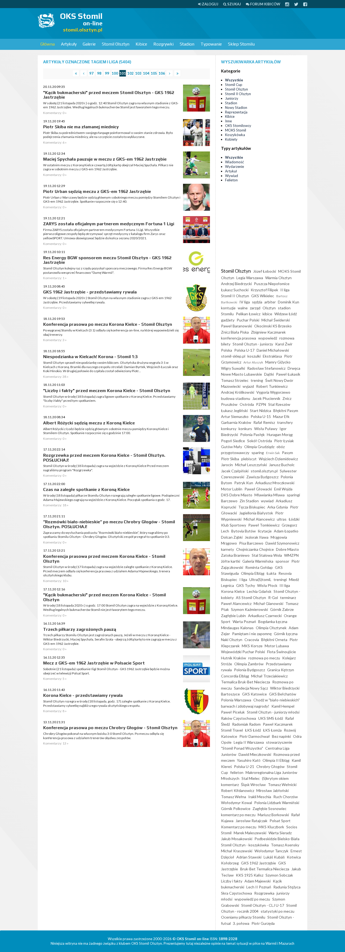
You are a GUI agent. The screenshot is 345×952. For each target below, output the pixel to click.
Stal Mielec (251, 778)
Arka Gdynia (277, 507)
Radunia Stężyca (287, 887)
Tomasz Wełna (233, 796)
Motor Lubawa (277, 645)
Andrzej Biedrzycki (236, 283)
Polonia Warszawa (236, 700)
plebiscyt (249, 458)
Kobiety (231, 139)
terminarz (288, 597)
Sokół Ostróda (259, 440)
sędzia (257, 302)
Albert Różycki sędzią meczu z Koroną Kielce (89, 422)
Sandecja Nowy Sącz (251, 688)
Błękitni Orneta (274, 639)
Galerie (89, 44)
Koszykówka (235, 135)
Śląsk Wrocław (253, 784)
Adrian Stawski (248, 857)
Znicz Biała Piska (235, 332)
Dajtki (269, 374)
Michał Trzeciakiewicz (269, 676)
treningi (280, 579)
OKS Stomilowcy (238, 125)
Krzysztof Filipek (264, 290)
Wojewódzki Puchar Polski (243, 651)
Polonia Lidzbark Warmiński (276, 802)
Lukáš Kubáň (274, 857)
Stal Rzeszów (279, 404)
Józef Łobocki (264, 271)
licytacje (265, 531)
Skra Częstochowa (236, 893)
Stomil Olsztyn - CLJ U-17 (262, 905)
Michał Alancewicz (259, 519)
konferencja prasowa (238, 338)
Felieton (231, 180)
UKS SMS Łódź (270, 718)
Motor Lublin (231, 489)
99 (107, 73)
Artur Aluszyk (253, 362)
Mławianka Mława (269, 495)
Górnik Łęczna (286, 633)
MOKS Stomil (235, 130)
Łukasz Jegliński (234, 410)
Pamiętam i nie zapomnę (252, 633)
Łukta (271, 573)
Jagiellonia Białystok (256, 513)
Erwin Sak (273, 453)
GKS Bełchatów (282, 694)
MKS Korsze (252, 645)
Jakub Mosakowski (236, 838)
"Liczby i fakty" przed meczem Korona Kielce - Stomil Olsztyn (106, 390)
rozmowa (286, 338)
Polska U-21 (244, 766)
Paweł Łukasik (288, 374)
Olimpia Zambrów (249, 664)
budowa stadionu (235, 398)
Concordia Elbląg (235, 676)
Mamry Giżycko (278, 362)
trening (257, 380)
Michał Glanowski (268, 603)
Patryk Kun (243, 482)
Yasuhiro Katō (248, 760)
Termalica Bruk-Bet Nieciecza (245, 682)
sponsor (282, 561)
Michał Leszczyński (251, 464)
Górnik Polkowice (235, 808)
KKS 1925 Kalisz (249, 875)
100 (115, 73)
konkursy (228, 428)
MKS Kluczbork (271, 827)
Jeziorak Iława (256, 537)
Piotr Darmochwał (254, 736)
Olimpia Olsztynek (271, 627)
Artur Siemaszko (235, 416)
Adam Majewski (257, 881)
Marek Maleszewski (250, 832)
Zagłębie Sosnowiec (270, 808)
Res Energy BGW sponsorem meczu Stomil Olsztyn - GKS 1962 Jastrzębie (107, 260)
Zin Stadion (249, 500)
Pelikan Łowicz (248, 313)
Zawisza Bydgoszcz (262, 477)
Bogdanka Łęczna (272, 621)
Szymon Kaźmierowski (249, 609)
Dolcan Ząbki (232, 537)
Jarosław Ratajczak (251, 820)
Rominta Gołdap (259, 567)
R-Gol (273, 597)
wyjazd (248, 386)
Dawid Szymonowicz (282, 543)
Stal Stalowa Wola (267, 555)
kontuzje (228, 308)
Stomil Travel (232, 730)
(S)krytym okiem (275, 778)
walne (243, 308)
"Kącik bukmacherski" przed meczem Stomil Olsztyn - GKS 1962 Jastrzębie (108, 95)
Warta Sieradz (280, 832)
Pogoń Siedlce (233, 440)
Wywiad (231, 176)
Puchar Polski (248, 320)
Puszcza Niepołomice (271, 283)
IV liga (244, 302)
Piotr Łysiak (284, 440)
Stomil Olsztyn (115, 44)
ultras (282, 519)
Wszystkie (234, 80)
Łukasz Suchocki (235, 290)
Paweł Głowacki (258, 489)
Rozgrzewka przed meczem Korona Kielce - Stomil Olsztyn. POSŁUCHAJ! (104, 458)
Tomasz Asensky (285, 845)
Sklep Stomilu (241, 44)
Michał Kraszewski (236, 851)
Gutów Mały (231, 446)
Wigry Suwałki (233, 368)
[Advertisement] (209, 23)
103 (138, 73)
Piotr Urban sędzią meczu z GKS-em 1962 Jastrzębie (97, 191)
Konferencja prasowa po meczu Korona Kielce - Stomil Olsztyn (107, 324)
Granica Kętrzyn (280, 669)
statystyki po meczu (277, 911)
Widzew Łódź (285, 313)
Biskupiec (229, 579)
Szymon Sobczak (279, 875)
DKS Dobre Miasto (236, 495)
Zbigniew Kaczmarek (268, 332)
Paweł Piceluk (233, 712)
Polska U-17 (244, 350)
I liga (243, 579)
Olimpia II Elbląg (276, 760)
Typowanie (211, 44)
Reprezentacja (236, 112)
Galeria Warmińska (257, 561)
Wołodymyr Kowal (236, 802)
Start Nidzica (260, 410)
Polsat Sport (280, 820)
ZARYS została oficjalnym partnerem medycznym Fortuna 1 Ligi (108, 223)
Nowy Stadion (236, 107)
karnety (227, 549)
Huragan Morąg (280, 434)
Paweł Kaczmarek (278, 724)
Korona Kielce (233, 591)
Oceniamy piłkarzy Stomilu (243, 917)
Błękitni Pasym (285, 410)
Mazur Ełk (281, 416)
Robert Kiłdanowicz (237, 790)
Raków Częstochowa (238, 718)
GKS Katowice (254, 694)
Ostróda (247, 404)
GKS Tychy (245, 585)
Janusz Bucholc (282, 464)
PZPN (261, 404)
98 (99, 73)
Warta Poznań (244, 621)
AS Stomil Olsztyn (251, 597)
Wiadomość (234, 162)
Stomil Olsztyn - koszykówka (245, 845)
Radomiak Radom (246, 724)
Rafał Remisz (264, 422)
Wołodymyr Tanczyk (271, 851)
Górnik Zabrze (282, 609)
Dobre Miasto (287, 549)
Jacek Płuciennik (266, 398)
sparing (257, 452)
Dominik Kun (288, 302)
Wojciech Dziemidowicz (278, 458)
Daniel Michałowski (273, 350)
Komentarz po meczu (238, 827)
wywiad (267, 500)
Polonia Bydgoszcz (249, 669)
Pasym (287, 452)
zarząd (255, 308)
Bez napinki (281, 736)
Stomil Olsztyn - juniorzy (253, 344)
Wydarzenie (234, 166)
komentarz (230, 784)
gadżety (227, 320)
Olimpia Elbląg (252, 573)
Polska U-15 (261, 416)
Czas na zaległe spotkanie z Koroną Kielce (86, 489)
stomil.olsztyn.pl (264, 471)
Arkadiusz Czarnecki (265, 615)
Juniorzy (231, 98)
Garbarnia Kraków (236, 422)
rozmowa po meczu (264, 658)
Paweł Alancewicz (236, 603)
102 (130, 73)
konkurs (245, 428)
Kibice (141, 44)
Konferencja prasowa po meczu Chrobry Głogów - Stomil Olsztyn (110, 727)
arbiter (270, 302)
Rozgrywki (163, 44)
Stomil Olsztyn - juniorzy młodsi (273, 712)
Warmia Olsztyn (278, 277)
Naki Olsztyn (231, 639)
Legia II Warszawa (249, 742)
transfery (285, 422)
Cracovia (251, 639)
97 (91, 73)
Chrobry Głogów (270, 766)
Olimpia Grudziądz (259, 446)
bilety (225, 344)
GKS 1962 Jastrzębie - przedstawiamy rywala (90, 292)
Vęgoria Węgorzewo (273, 392)
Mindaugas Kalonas (237, 627)
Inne (228, 121)
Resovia (285, 573)
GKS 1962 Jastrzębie (258, 863)
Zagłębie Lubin (233, 615)
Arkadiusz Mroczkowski (274, 482)
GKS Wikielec (262, 295)
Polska (226, 350)
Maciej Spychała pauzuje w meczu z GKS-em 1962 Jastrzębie (105, 159)
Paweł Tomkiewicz (264, 525)
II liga (284, 290)
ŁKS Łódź (253, 730)
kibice (267, 313)
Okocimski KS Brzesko (273, 326)
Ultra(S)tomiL (260, 579)
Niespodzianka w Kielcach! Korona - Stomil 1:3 (90, 356)
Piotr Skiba (230, 458)
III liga (285, 585)
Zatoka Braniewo (235, 555)
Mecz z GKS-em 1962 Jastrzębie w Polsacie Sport (94, 663)
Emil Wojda (283, 489)
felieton (236, 772)
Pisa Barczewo (251, 543)
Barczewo (229, 500)
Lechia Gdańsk (259, 591)
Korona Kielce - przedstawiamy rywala (83, 695)
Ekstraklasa (272, 356)
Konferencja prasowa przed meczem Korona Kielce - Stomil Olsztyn (104, 559)
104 (146, 73)
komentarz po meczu (238, 814)
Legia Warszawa (249, 277)
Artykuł (231, 171)
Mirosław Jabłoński (272, 790)
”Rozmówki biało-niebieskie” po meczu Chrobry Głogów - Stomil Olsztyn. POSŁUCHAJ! (109, 524)
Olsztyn (269, 308)
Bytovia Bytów (243, 531)
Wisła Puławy (265, 428)
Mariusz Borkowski (273, 814)
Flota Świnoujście (281, 651)
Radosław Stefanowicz (266, 368)
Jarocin (227, 464)
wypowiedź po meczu (252, 899)
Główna (47, 44)
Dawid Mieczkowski (255, 754)
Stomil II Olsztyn (238, 94)
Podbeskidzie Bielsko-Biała (276, 838)
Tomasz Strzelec (235, 380)
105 (154, 73)
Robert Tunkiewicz (272, 386)
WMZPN (291, 555)
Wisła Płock (267, 585)
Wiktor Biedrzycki (284, 688)
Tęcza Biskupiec (251, 507)
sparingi (293, 495)
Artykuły (69, 44)
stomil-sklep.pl (233, 356)
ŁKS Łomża (272, 730)
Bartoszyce (230, 694)
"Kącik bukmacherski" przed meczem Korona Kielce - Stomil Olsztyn (104, 597)
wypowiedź (267, 338)
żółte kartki (230, 561)
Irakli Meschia (259, 796)
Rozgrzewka (264, 893)
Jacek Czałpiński (235, 471)
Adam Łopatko (286, 531)
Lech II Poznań (258, 887)
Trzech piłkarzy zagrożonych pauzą (79, 629)
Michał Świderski (275, 320)
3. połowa (241, 923)
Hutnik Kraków (233, 658)
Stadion (187, 44)
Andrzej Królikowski (237, 392)
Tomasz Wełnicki (282, 784)
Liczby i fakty (231, 881)
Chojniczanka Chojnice (255, 549)
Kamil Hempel (282, 706)
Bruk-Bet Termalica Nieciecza (264, 869)
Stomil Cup (233, 84)
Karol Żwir (283, 344)
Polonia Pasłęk (252, 434)
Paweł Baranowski (236, 326)
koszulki (254, 356)
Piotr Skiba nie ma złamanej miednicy (81, 126)
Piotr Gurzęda (263, 923)
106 (161, 73)
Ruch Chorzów (285, 796)
